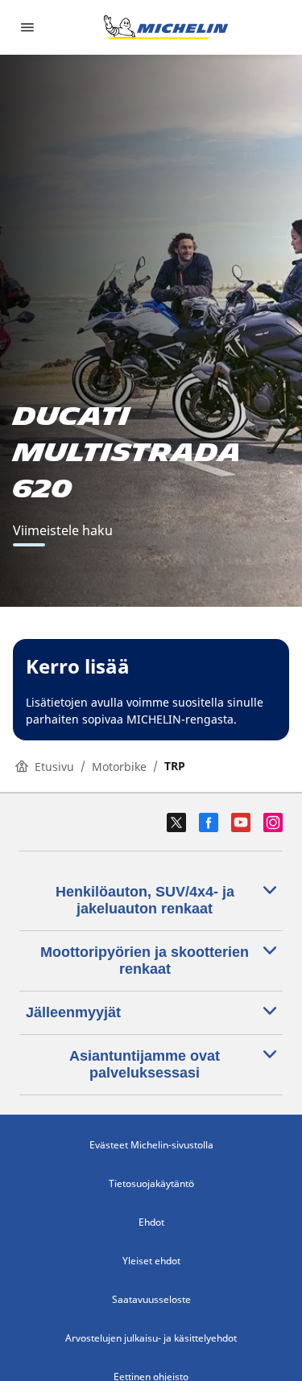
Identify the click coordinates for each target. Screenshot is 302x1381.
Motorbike (119, 766)
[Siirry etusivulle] (165, 27)
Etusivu (54, 766)
